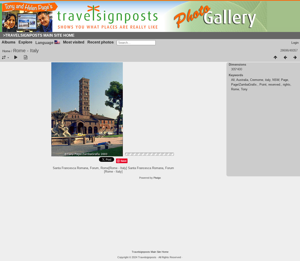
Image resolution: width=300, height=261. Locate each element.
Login (295, 42)
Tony (244, 89)
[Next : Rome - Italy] (295, 57)
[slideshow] (16, 57)
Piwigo (157, 177)
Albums (8, 42)
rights (286, 84)
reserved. (274, 84)
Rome (235, 89)
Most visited (73, 42)
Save (124, 160)
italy (267, 80)
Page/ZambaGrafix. (244, 84)
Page (284, 80)
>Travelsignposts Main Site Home (39, 35)
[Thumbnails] (275, 57)
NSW (275, 80)
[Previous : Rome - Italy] (285, 57)
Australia (242, 80)
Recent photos (100, 42)
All (233, 80)
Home (6, 51)
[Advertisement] (150, 215)
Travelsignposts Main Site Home (150, 251)
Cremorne (256, 80)
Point (262, 84)
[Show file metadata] (25, 57)
